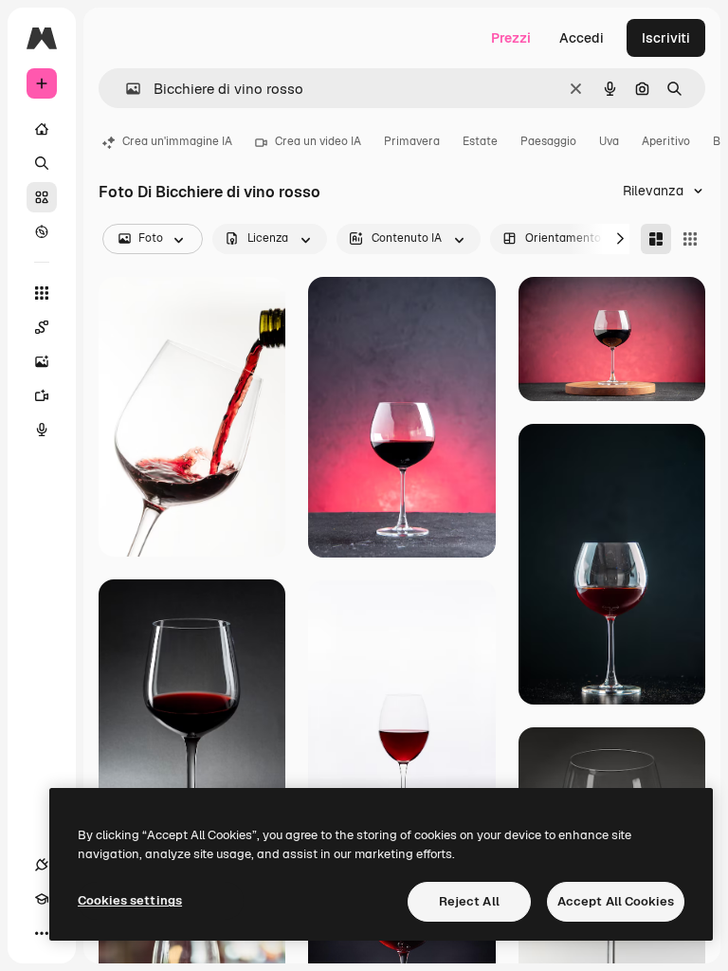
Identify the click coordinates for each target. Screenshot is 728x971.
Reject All (469, 901)
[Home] (42, 129)
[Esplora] (42, 231)
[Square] (690, 239)
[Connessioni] (42, 865)
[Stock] (42, 197)
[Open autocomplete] (126, 89)
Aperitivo (666, 141)
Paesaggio (548, 141)
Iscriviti (666, 37)
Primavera (412, 141)
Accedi (581, 37)
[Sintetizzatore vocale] (42, 429)
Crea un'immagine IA (177, 141)
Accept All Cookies (615, 901)
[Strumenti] (42, 293)
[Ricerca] (42, 163)
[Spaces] (42, 327)
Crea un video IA (318, 141)
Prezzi (511, 37)
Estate (480, 141)
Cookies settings (130, 900)
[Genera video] (42, 395)
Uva (609, 141)
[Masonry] (656, 239)
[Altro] (42, 933)
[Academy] (42, 899)
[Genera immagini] (42, 361)
